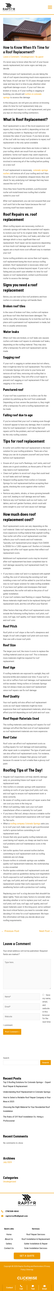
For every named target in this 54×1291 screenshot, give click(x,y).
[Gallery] (9, 1243)
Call (21, 1289)
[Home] (9, 1234)
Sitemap (29, 1270)
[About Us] (9, 1239)
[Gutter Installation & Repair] (35, 1243)
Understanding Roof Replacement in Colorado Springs (26, 1092)
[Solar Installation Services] (35, 1248)
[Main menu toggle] (50, 7)
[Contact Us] (9, 1248)
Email (44, 1289)
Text (33, 1289)
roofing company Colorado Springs (25, 823)
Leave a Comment (11, 57)
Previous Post (10, 931)
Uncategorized (27, 57)
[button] (27, 1256)
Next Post (46, 931)
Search (6, 1058)
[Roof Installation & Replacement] (36, 1239)
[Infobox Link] (27, 1211)
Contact (9, 1288)
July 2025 (7, 1162)
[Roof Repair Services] (35, 1234)
